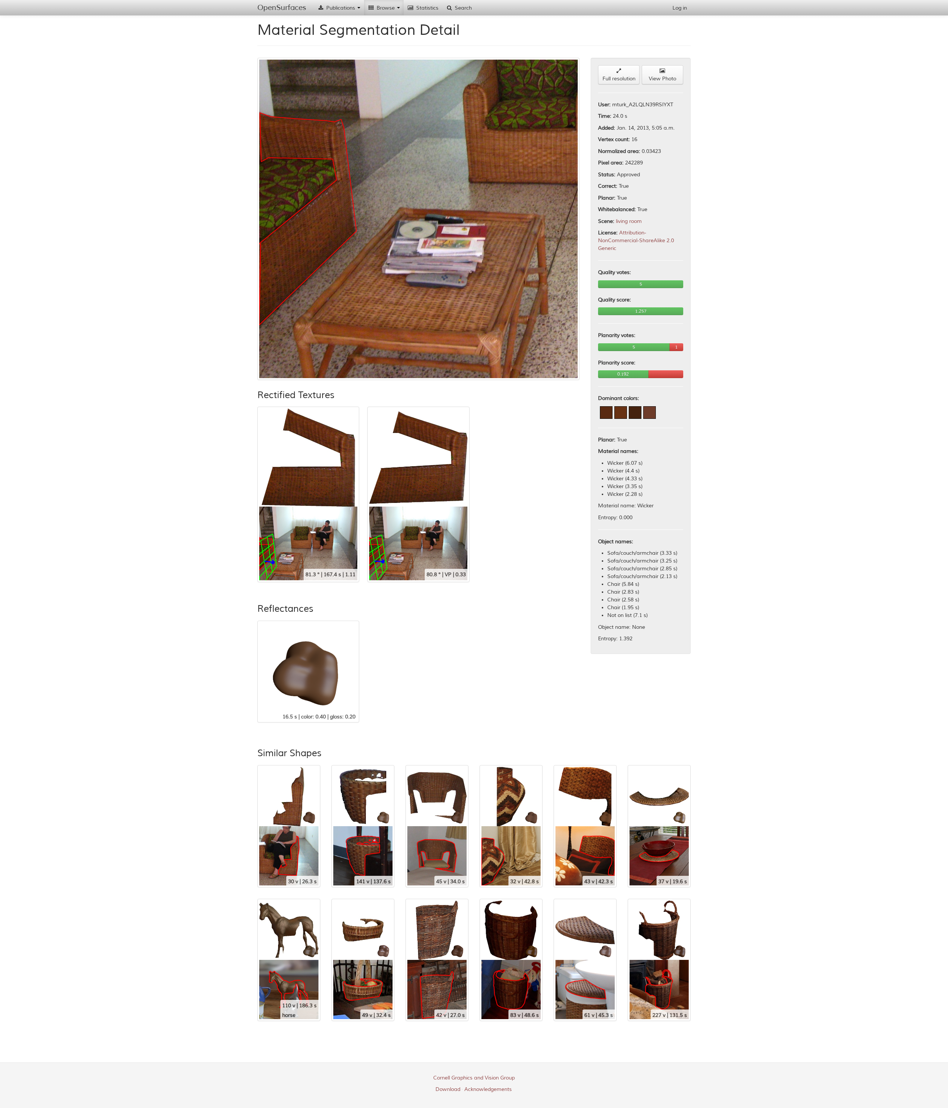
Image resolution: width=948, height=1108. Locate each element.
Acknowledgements (488, 1089)
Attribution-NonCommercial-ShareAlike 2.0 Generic (636, 240)
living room (629, 221)
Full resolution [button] (618, 79)
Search (462, 8)
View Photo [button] (662, 79)
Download (447, 1089)
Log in (679, 8)
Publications (341, 8)
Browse (385, 8)
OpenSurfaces (281, 7)
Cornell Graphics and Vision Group (474, 1078)
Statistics (426, 8)
